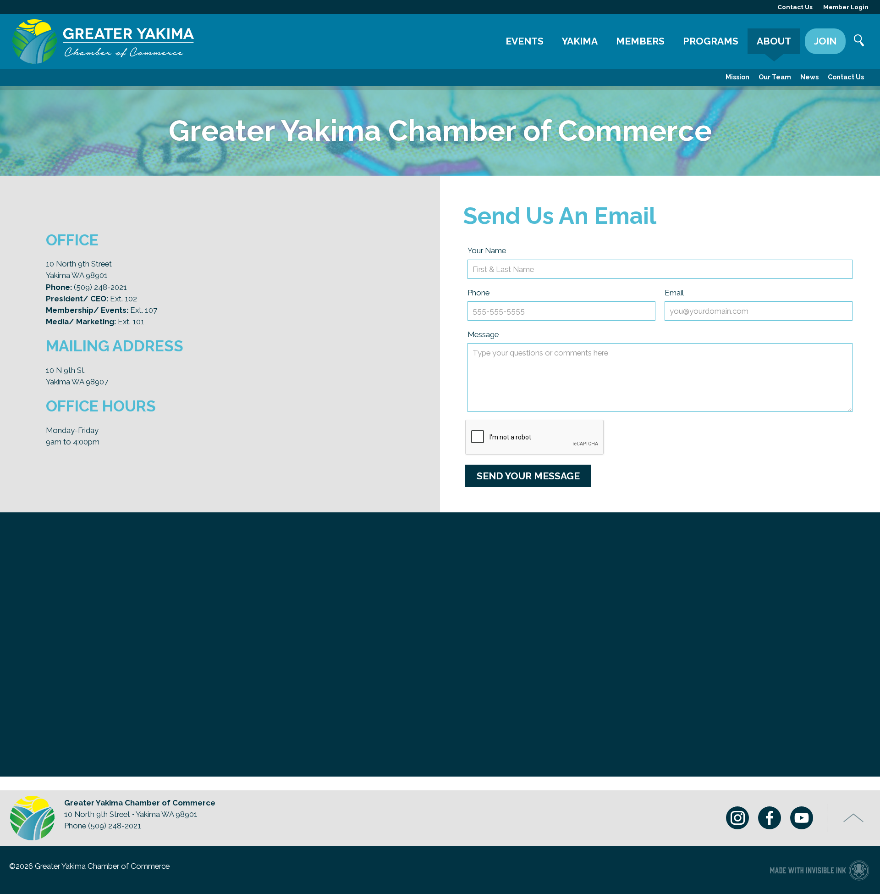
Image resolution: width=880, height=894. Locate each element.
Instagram (737, 817)
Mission (737, 77)
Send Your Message (528, 476)
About (774, 41)
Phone (479, 292)
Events (525, 41)
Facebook (769, 817)
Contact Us (846, 77)
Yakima (580, 41)
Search (859, 41)
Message (483, 334)
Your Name (487, 250)
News (809, 77)
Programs (710, 41)
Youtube (801, 817)
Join (825, 41)
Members (640, 41)
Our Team (775, 77)
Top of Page (853, 817)
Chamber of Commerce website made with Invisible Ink (819, 870)
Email (674, 292)
